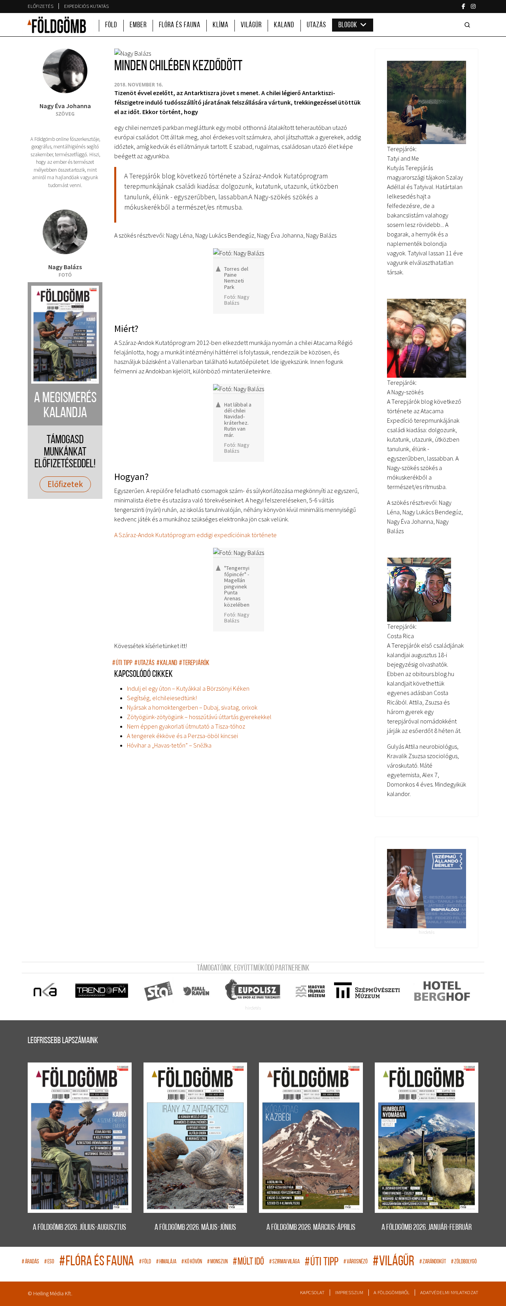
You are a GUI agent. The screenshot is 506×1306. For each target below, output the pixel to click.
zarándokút (432, 1262)
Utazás (316, 25)
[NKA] (46, 991)
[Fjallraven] (197, 991)
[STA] (159, 991)
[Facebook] (463, 6)
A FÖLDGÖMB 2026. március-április (310, 1228)
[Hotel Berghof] (441, 991)
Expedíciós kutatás (86, 6)
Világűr (251, 25)
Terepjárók (194, 663)
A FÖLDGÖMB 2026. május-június (195, 1228)
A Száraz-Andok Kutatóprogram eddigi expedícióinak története (195, 535)
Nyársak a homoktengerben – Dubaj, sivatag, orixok (192, 707)
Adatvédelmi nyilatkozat (449, 1292)
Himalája (166, 1262)
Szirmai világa (284, 1262)
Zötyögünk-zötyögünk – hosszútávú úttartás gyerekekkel (199, 717)
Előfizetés (40, 6)
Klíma (220, 25)
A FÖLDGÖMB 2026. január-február (426, 1228)
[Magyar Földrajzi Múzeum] (310, 991)
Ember (138, 25)
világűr (393, 1262)
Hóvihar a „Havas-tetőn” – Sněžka (169, 745)
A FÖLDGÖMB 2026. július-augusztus (79, 1228)
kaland (167, 663)
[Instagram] (473, 6)
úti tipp (122, 663)
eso (49, 1262)
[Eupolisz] (253, 991)
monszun (217, 1262)
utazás (144, 663)
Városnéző (356, 1262)
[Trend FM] (102, 991)
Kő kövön (191, 1262)
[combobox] (468, 24)
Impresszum (349, 1292)
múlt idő (248, 1262)
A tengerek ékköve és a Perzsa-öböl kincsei (182, 736)
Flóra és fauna (179, 25)
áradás (30, 1262)
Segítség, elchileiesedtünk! (162, 698)
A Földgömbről (392, 1292)
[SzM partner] (366, 991)
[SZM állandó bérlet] (426, 888)
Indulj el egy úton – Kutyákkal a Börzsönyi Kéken (188, 688)
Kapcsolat (312, 1292)
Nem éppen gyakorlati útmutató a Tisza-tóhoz (186, 726)
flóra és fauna (96, 1262)
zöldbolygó (464, 1262)
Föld (111, 25)
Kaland (284, 25)
